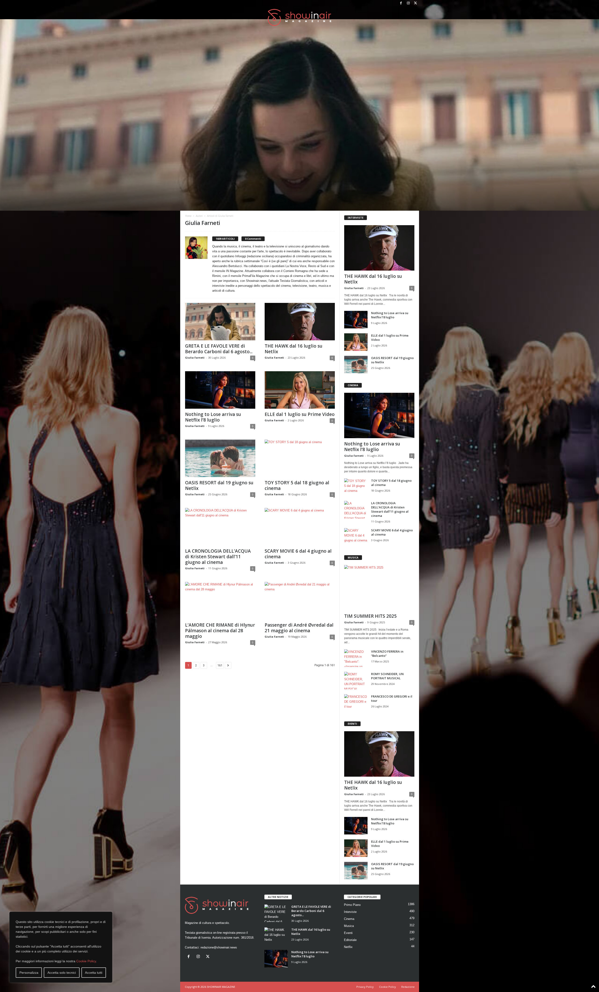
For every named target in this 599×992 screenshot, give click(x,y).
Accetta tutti (93, 972)
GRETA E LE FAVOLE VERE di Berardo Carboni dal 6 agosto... (218, 349)
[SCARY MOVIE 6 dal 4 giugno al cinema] (300, 526)
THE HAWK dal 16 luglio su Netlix (293, 349)
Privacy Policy (365, 986)
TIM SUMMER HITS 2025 (370, 616)
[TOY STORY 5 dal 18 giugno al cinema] (300, 458)
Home (188, 215)
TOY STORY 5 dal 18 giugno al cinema (297, 485)
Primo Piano (352, 905)
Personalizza (28, 972)
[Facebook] (401, 3)
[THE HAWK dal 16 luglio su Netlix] (300, 321)
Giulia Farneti (195, 357)
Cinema (349, 919)
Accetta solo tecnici (61, 972)
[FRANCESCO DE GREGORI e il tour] (356, 703)
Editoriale (350, 940)
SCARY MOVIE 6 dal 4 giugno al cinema (298, 554)
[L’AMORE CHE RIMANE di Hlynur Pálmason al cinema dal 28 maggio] (220, 600)
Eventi (348, 933)
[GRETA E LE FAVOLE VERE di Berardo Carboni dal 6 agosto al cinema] (220, 321)
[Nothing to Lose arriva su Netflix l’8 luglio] (220, 390)
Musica (349, 926)
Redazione (408, 986)
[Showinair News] (299, 17)
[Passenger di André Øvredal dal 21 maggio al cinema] (300, 600)
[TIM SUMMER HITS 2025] (379, 587)
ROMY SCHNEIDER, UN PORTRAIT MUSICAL (387, 676)
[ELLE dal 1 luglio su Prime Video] (300, 390)
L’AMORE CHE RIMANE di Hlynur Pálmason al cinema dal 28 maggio (220, 630)
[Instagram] (408, 3)
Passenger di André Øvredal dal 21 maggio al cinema (299, 628)
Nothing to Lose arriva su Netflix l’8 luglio (213, 417)
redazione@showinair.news (219, 947)
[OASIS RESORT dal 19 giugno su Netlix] (220, 458)
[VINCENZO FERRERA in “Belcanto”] (356, 658)
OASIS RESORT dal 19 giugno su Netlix (219, 485)
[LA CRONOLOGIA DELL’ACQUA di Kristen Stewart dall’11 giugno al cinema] (220, 526)
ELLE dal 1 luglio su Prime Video (300, 414)
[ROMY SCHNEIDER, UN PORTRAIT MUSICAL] (356, 680)
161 (219, 665)
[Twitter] (415, 3)
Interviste (350, 912)
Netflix (348, 947)
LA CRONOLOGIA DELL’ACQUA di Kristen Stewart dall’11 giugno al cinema (218, 556)
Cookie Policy (86, 961)
